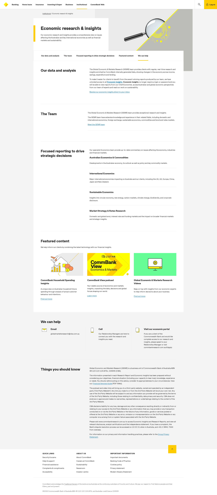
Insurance (40, 4)
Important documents (119, 457)
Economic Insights (114, 82)
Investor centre (82, 472)
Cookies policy (116, 464)
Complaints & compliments (53, 468)
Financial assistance (50, 464)
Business (69, 4)
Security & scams (49, 457)
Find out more (46, 299)
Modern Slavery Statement (121, 472)
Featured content (126, 56)
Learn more (92, 296)
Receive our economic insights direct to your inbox (110, 92)
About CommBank (83, 457)
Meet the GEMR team (96, 124)
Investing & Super (54, 4)
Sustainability (81, 464)
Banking (15, 4)
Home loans (27, 4)
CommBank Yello (97, 4)
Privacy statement (117, 468)
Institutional (82, 4)
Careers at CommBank (85, 461)
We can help (143, 56)
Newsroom (80, 468)
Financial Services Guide (102, 383)
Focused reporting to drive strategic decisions (95, 56)
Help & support (48, 461)
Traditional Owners (70, 484)
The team (68, 56)
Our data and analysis (50, 56)
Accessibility (47, 472)
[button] (199, 4)
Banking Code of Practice (120, 461)
